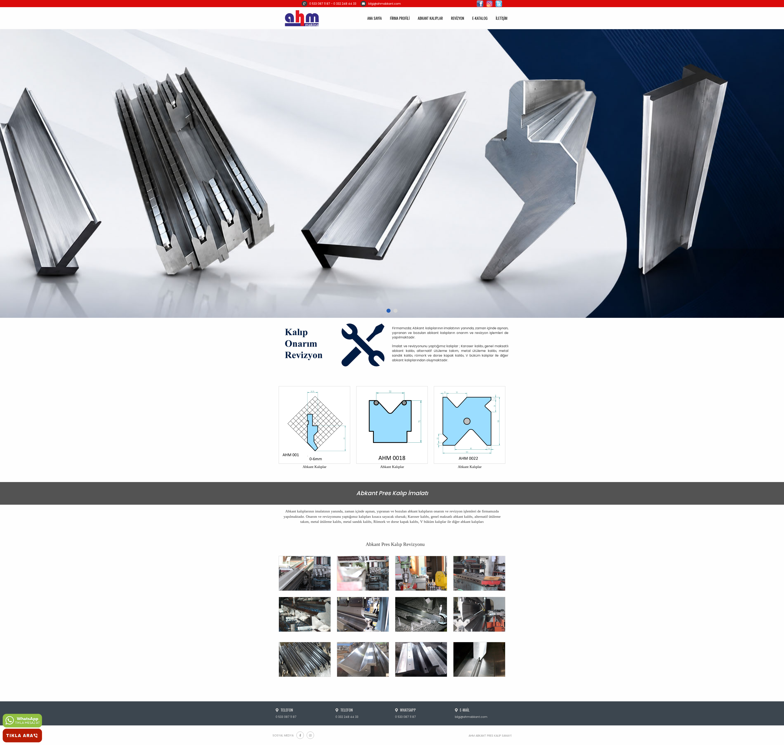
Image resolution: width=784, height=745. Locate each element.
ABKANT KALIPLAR (430, 18)
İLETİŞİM (501, 18)
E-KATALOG (480, 18)
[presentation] (9, 168)
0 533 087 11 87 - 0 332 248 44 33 (332, 4)
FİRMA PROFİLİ (400, 18)
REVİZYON (457, 18)
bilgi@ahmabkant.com (396, 4)
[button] (388, 311)
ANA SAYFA (374, 18)
